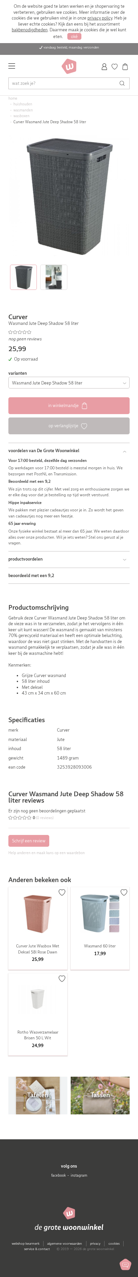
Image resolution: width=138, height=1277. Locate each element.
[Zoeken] (124, 83)
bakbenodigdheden (30, 29)
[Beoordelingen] (69, 332)
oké (74, 36)
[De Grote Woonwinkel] (69, 66)
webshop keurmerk (26, 1243)
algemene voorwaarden (64, 1243)
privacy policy (99, 18)
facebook (58, 1175)
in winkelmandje (64, 405)
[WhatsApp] (125, 1264)
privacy (95, 1243)
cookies (114, 1243)
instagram (79, 1175)
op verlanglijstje (64, 425)
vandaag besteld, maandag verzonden (71, 47)
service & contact (37, 1249)
